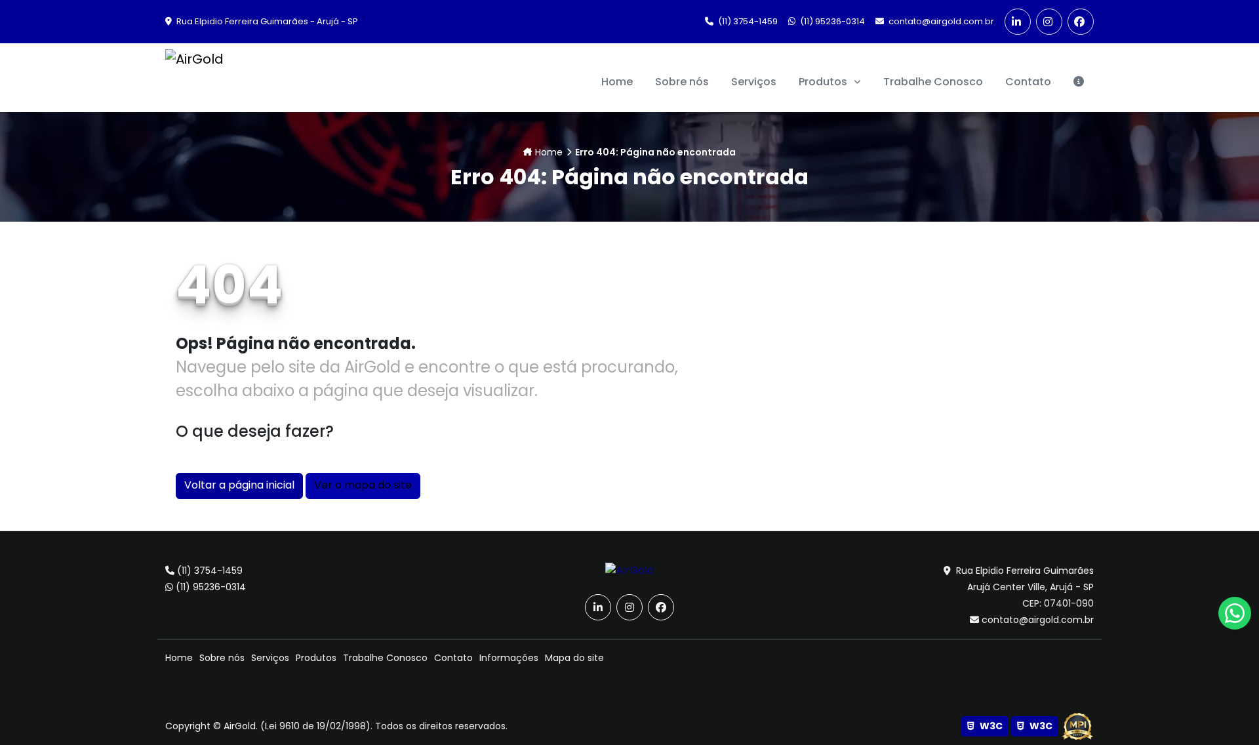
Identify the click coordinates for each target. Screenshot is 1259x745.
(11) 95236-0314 (831, 21)
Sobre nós (222, 657)
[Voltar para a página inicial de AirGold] (194, 77)
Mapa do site (574, 657)
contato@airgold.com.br (940, 21)
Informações (508, 657)
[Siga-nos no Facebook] (1081, 22)
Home (549, 152)
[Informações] (1079, 82)
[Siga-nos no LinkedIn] (1018, 22)
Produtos (824, 81)
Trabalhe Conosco (385, 657)
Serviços (270, 657)
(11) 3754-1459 (747, 21)
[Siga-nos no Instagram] (1049, 22)
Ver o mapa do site (363, 485)
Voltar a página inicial (239, 485)
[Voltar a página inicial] (629, 570)
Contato (453, 657)
